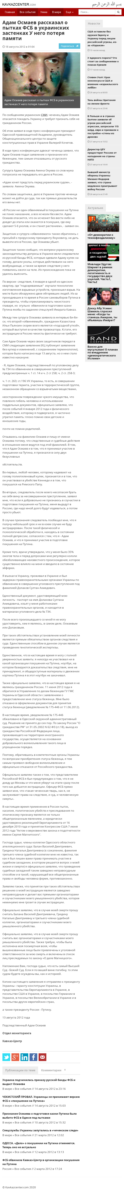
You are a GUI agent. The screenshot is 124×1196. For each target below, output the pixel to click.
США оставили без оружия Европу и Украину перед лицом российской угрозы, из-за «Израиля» (102, 41)
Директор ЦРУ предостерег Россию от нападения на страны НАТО (102, 157)
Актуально (95, 208)
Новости (94, 23)
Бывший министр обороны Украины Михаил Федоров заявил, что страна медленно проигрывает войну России (102, 182)
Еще (69, 12)
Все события (28, 12)
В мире (56, 12)
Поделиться (68, 46)
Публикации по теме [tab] (20, 1070)
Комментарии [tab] (53, 1070)
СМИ (44, 115)
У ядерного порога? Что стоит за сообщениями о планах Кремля (103, 63)
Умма (43, 12)
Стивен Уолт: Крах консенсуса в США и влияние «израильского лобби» (103, 85)
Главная (10, 12)
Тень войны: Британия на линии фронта (102, 104)
